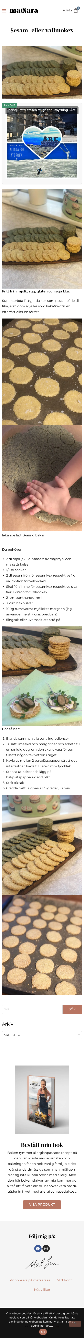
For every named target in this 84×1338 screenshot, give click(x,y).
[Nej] (75, 1324)
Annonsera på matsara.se (30, 1280)
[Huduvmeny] (5, 10)
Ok (43, 1332)
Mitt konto (65, 1280)
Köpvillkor (42, 1290)
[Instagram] (46, 1248)
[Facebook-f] (38, 1248)
